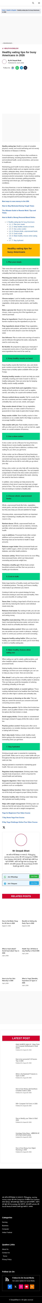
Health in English (11, 10)
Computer (5, 1229)
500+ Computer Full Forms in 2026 (26, 1103)
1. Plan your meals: (17, 224)
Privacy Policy (7, 1259)
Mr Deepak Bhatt (15, 60)
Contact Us (6, 1252)
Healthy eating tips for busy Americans (20, 222)
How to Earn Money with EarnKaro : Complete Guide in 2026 (27, 1089)
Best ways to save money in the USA (15, 201)
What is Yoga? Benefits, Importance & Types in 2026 (30, 981)
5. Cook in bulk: (16, 233)
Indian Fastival (7, 1232)
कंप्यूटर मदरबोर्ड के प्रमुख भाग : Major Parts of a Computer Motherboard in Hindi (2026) (28, 1046)
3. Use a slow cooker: (18, 229)
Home (3, 10)
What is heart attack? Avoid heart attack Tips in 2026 (10, 951)
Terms (5, 1256)
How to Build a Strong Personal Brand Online (18, 217)
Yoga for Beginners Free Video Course (16, 813)
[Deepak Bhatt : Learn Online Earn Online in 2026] (3, 3)
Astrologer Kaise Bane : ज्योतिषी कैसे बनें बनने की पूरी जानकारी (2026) (27, 1134)
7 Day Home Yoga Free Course (13, 817)
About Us (5, 1249)
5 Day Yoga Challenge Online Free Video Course (19, 822)
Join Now (34, 876)
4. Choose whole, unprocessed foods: (23, 231)
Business (5, 1225)
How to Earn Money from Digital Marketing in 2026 (26, 1149)
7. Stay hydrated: (16, 240)
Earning (4, 1222)
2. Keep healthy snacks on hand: (21, 226)
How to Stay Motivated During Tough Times (18, 206)
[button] (33, 3)
